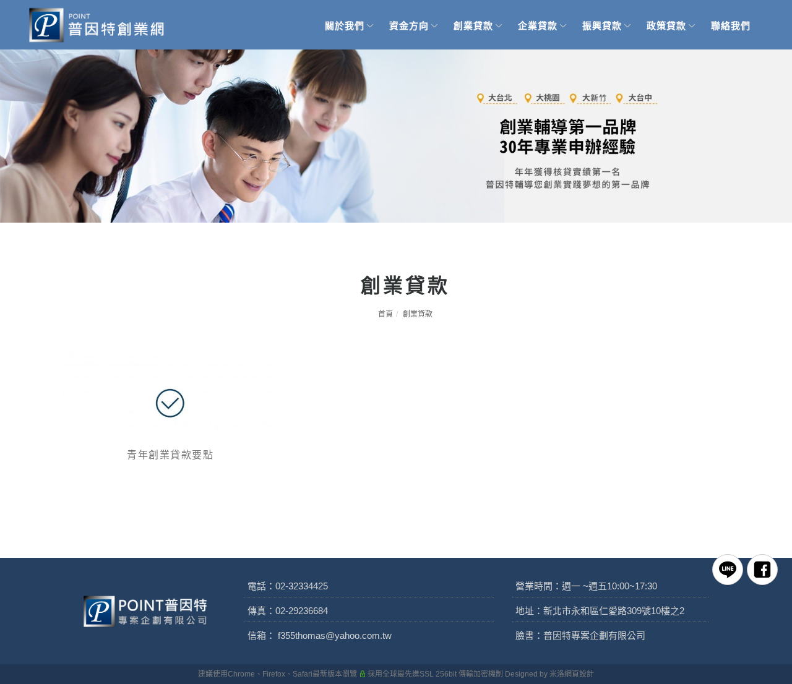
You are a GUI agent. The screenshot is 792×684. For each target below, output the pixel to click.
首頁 (385, 314)
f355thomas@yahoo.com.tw (335, 635)
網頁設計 (579, 674)
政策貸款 (666, 25)
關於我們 (344, 25)
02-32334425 (301, 586)
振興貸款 (602, 25)
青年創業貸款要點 (170, 455)
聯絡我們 (731, 25)
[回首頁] (97, 25)
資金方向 (409, 25)
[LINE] (727, 569)
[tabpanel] (396, 136)
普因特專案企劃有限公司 (594, 635)
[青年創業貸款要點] (170, 393)
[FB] (762, 569)
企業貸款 (537, 25)
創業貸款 (473, 25)
